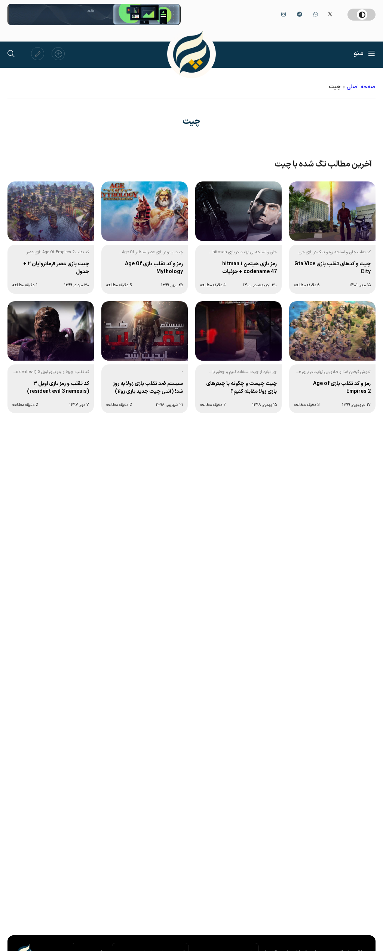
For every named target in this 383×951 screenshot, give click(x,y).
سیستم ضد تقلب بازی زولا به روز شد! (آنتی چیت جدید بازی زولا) (148, 387)
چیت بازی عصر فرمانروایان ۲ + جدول (56, 268)
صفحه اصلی (361, 87)
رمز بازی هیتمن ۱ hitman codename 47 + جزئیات (249, 268)
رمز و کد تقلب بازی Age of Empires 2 (342, 387)
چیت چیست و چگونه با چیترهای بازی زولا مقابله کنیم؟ (241, 387)
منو (359, 53)
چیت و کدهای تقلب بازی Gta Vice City (332, 268)
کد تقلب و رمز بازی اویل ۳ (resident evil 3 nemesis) (58, 387)
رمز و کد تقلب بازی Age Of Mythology (154, 268)
